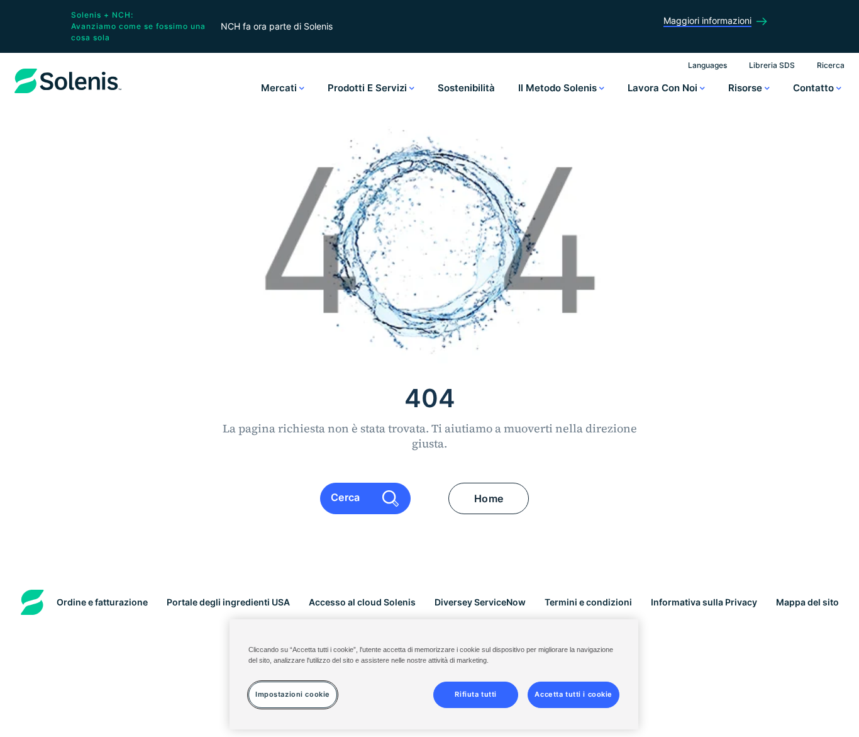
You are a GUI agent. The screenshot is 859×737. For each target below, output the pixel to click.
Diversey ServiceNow (480, 602)
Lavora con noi (664, 88)
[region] (434, 674)
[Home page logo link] (67, 93)
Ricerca (831, 65)
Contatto (814, 88)
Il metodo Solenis (558, 88)
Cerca (347, 497)
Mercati (280, 88)
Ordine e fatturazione (102, 602)
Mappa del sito (807, 602)
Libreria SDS (772, 65)
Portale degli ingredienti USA (228, 602)
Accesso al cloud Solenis (362, 602)
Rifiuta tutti (475, 694)
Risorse (746, 88)
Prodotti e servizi (368, 88)
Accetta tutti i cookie (573, 694)
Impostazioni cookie (292, 694)
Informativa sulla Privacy (704, 602)
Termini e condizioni (588, 602)
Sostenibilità (466, 88)
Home (488, 498)
